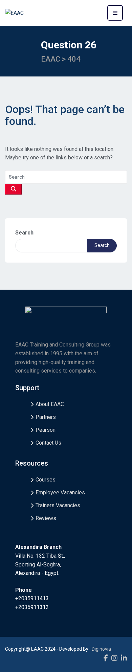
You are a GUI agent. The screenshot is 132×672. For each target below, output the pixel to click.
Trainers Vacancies (58, 505)
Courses (46, 479)
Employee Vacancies (60, 492)
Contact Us (48, 443)
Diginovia (101, 649)
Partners (46, 417)
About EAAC (50, 404)
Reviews (46, 518)
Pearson (46, 430)
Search (24, 232)
